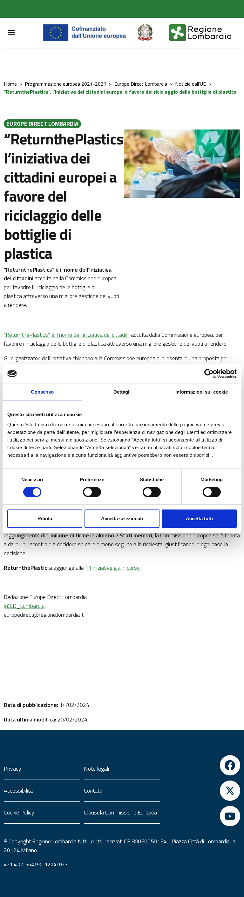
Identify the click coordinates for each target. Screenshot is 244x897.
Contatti (93, 790)
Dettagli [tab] (122, 392)
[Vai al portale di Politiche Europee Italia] (152, 32)
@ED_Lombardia (24, 605)
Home (10, 84)
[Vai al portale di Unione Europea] (89, 32)
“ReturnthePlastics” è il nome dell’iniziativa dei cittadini (67, 334)
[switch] (92, 492)
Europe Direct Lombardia (140, 84)
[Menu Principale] (11, 32)
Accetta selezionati (122, 518)
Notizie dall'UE (190, 84)
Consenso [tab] (42, 392)
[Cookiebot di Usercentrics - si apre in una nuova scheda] (209, 373)
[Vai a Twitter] (202, 790)
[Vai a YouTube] (202, 816)
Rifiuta (44, 518)
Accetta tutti (199, 518)
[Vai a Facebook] (202, 765)
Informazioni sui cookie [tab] (201, 392)
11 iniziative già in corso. (113, 567)
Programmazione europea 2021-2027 (65, 84)
